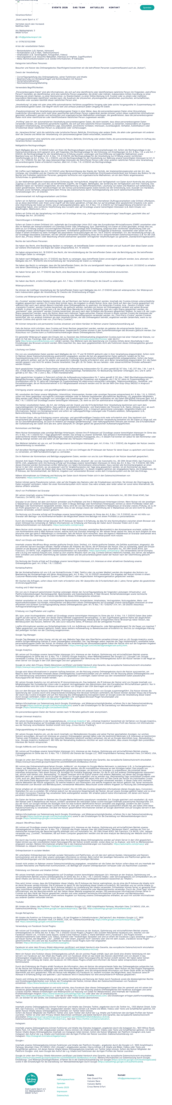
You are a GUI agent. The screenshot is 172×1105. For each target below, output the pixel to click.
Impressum (62, 1091)
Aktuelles (97, 7)
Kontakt (114, 7)
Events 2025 (63, 1087)
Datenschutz (63, 1095)
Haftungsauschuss (65, 1079)
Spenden (61, 1083)
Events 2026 (60, 7)
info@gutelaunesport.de (129, 1078)
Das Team (79, 7)
